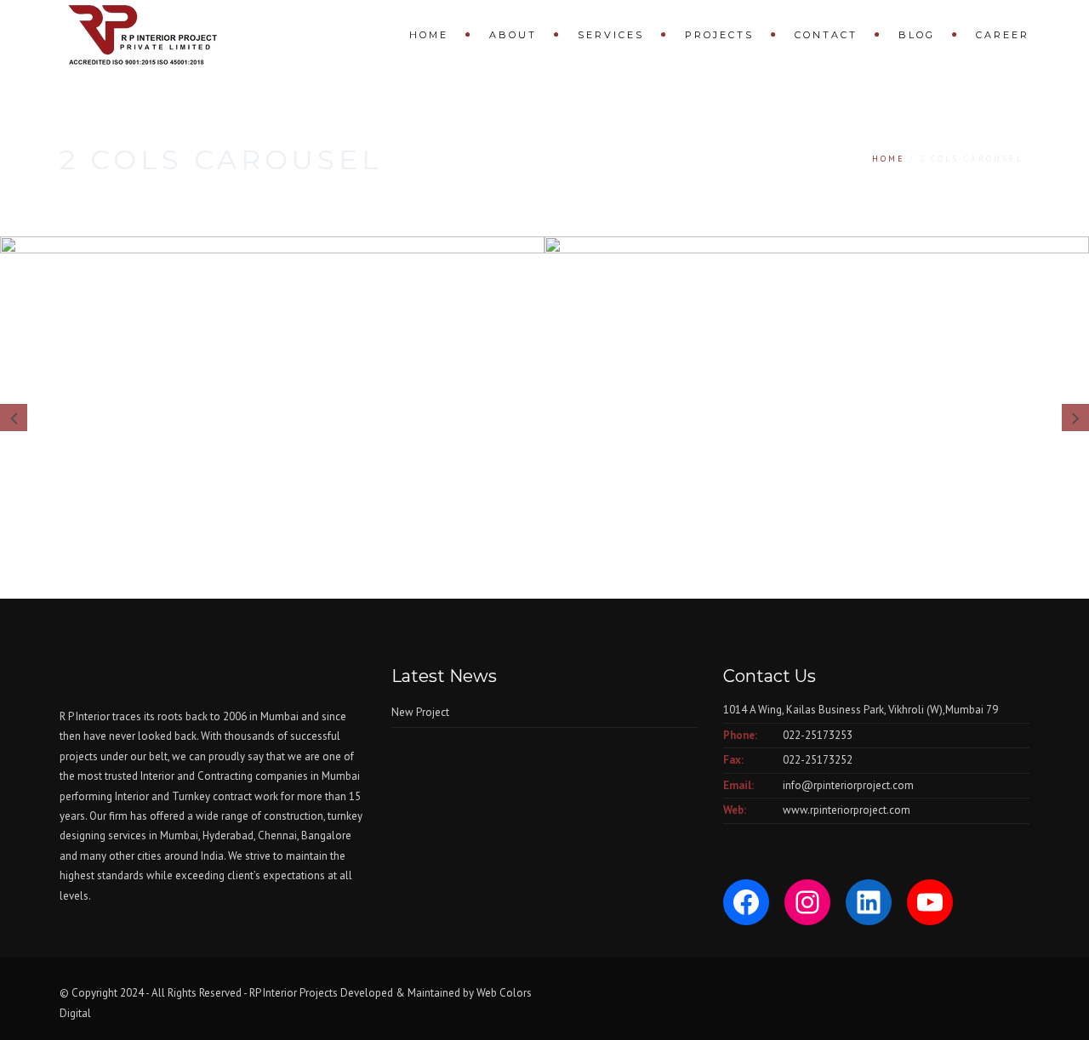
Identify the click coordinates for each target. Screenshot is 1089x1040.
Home (428, 35)
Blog (916, 35)
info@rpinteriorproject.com (848, 785)
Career (1002, 35)
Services (611, 35)
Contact (826, 35)
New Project (420, 712)
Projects (719, 35)
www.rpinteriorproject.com (846, 810)
